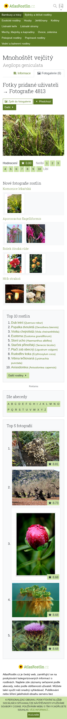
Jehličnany (41, 20)
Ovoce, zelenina (47, 32)
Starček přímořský (33, 345)
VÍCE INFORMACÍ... (40, 710)
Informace (24, 73)
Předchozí (44, 101)
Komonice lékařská (17, 189)
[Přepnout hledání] (55, 5)
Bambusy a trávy (11, 14)
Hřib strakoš (11, 278)
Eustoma (31, 336)
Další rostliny (16, 375)
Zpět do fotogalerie (19, 101)
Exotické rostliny (11, 20)
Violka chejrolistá (35, 331)
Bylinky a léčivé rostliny (38, 14)
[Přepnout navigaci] (61, 5)
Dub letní (27, 322)
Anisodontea (33, 367)
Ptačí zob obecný (34, 349)
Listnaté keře (9, 26)
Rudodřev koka (33, 353)
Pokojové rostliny (12, 37)
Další (7, 107)
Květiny (55, 20)
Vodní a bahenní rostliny (16, 43)
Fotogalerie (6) (51, 73)
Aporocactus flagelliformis (22, 219)
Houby (28, 20)
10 (39, 169)
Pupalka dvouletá (35, 327)
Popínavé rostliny (35, 37)
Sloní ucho (31, 340)
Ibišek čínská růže (16, 249)
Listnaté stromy (29, 26)
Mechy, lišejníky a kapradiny (18, 32)
